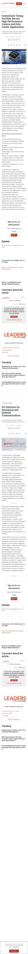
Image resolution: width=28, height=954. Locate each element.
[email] (19, 45)
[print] (25, 45)
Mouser (4, 352)
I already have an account (14, 319)
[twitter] (14, 45)
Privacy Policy (16, 947)
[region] (14, 301)
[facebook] (9, 45)
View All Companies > (14, 356)
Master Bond (5, 350)
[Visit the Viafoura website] (22, 304)
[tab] (6, 297)
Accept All (14, 951)
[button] (3, 4)
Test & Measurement (7, 403)
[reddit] (16, 45)
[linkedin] (11, 45)
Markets (4, 11)
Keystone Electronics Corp (9, 347)
